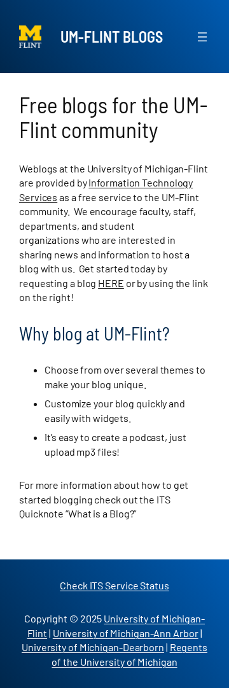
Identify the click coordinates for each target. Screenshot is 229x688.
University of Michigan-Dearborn (93, 647)
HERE (111, 283)
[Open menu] (202, 37)
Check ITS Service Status (114, 585)
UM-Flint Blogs (111, 36)
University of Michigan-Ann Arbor (125, 633)
